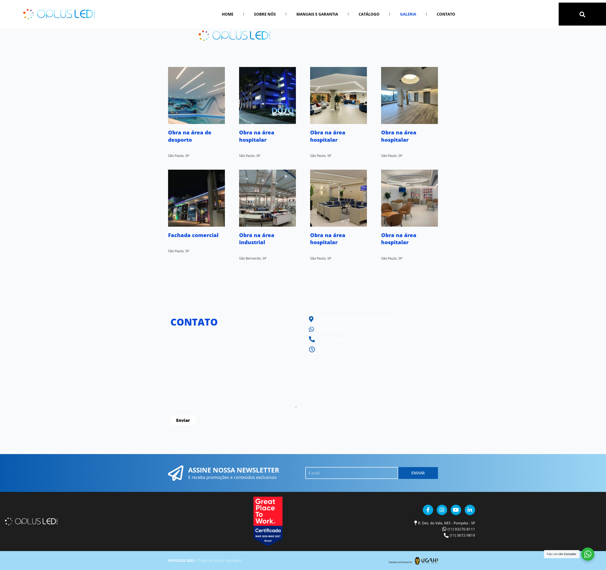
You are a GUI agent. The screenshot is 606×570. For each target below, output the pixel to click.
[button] (582, 14)
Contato (446, 14)
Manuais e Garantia (317, 14)
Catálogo (369, 14)
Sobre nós (265, 14)
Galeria (408, 14)
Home (227, 14)
